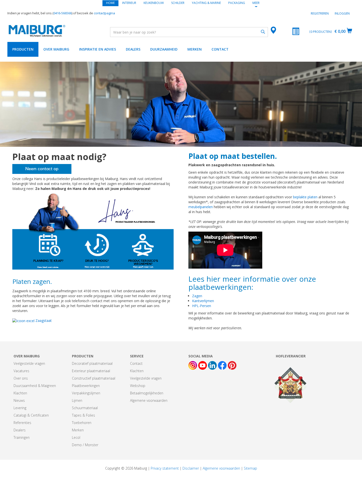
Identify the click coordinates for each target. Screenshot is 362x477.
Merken (194, 49)
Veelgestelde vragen (29, 363)
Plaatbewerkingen (86, 385)
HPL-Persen (201, 305)
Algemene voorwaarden (148, 400)
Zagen (197, 296)
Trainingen (22, 437)
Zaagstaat (43, 320)
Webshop (137, 385)
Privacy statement (165, 468)
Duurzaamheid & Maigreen (35, 385)
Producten (22, 49)
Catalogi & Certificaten (31, 415)
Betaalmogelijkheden (146, 393)
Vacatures (21, 370)
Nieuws (19, 400)
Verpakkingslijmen (86, 393)
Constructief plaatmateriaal (93, 378)
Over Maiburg (56, 49)
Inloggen (342, 13)
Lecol (76, 437)
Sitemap (250, 468)
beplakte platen (305, 197)
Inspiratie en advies (97, 49)
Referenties (22, 422)
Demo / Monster (85, 444)
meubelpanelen (201, 206)
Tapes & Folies (83, 415)
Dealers (133, 49)
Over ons (21, 378)
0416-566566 (62, 13)
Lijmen (77, 400)
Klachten (20, 393)
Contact (220, 49)
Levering (20, 407)
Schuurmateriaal (85, 407)
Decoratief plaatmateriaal (92, 363)
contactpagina (104, 13)
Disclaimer (190, 468)
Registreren (320, 13)
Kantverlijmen (203, 300)
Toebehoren (81, 422)
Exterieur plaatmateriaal (91, 370)
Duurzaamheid (164, 49)
